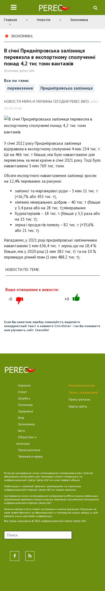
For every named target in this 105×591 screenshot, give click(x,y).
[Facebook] (14, 556)
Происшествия (29, 450)
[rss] (29, 556)
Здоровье (25, 411)
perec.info (27, 71)
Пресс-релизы (79, 399)
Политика (25, 405)
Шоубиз (24, 398)
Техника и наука (30, 456)
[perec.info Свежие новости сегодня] (54, 9)
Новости (43, 19)
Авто (21, 431)
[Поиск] (95, 7)
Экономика (79, 19)
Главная (10, 19)
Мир (21, 418)
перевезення (20, 88)
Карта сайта (78, 406)
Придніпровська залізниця (66, 88)
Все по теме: (16, 80)
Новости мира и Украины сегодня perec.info (46, 101)
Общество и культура (26, 440)
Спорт (22, 392)
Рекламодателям (82, 385)
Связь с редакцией (83, 392)
